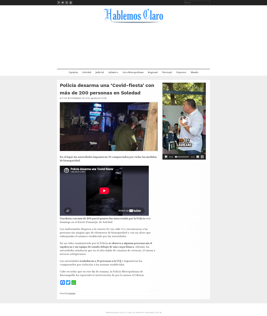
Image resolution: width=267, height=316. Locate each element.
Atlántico (113, 72)
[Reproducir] (166, 156)
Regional (153, 72)
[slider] (182, 157)
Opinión (73, 72)
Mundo (194, 72)
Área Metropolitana (133, 72)
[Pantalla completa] (202, 156)
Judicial (100, 72)
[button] (184, 121)
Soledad (86, 72)
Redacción (100, 98)
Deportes (181, 72)
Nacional (167, 72)
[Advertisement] (133, 48)
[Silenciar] (197, 156)
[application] (184, 121)
